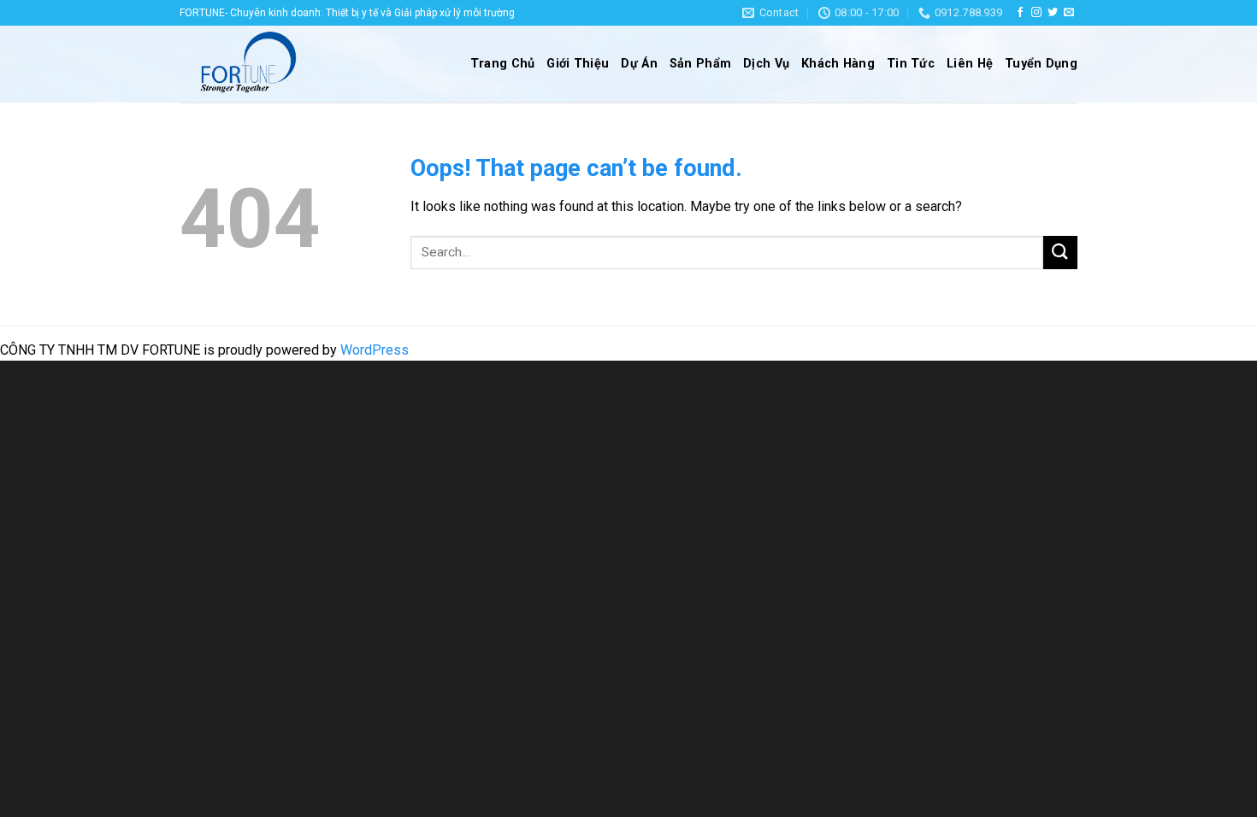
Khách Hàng (838, 63)
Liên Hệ (970, 63)
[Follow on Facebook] (1020, 13)
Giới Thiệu (577, 63)
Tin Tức (911, 63)
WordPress (374, 350)
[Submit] (1060, 252)
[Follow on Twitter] (1053, 13)
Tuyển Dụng (1041, 63)
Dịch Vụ (766, 63)
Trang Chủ (502, 63)
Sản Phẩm (700, 63)
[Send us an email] (1069, 13)
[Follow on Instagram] (1036, 13)
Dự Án (639, 63)
